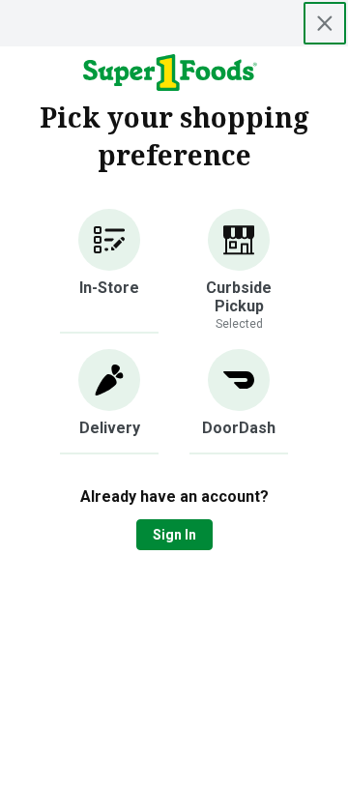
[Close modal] (325, 23)
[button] (109, 271)
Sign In (174, 534)
